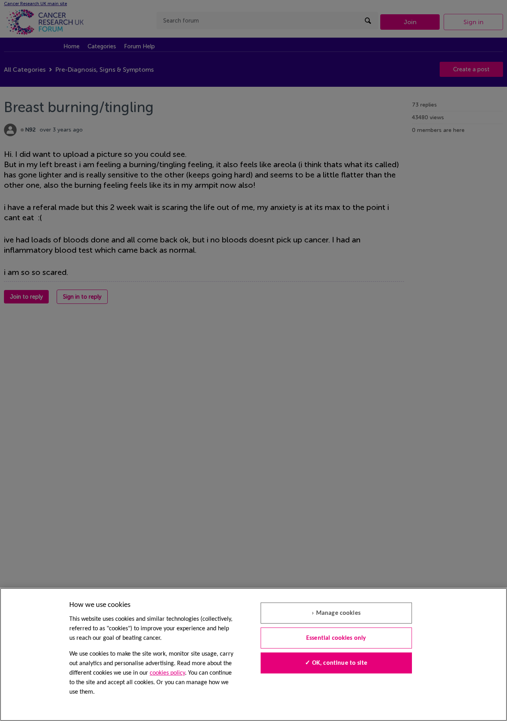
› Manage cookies (336, 613)
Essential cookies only (336, 638)
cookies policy (167, 673)
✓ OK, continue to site (336, 663)
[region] (253, 654)
